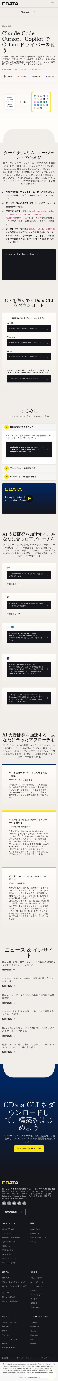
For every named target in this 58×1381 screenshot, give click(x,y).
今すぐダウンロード (26, 1148)
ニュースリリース (37, 1282)
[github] (19, 1203)
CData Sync (35, 1229)
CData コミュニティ (10, 1323)
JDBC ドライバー (8, 1233)
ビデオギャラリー (9, 1348)
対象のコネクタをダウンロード (21, 427)
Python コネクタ (8, 1242)
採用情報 (33, 1303)
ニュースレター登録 (9, 1339)
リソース (5, 1335)
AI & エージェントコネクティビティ (15, 1287)
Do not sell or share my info (29, 1377)
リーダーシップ (36, 1295)
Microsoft (34, 1335)
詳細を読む (11, 584)
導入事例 (5, 1327)
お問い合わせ (11, 1212)
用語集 (4, 1344)
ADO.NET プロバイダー (11, 1237)
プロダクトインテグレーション (14, 1282)
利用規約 (5, 1358)
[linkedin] (4, 1203)
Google (33, 1331)
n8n (31, 1339)
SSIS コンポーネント (38, 1237)
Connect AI (34, 1233)
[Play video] (29, 498)
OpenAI (33, 1344)
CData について (36, 1278)
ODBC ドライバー (9, 1229)
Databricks (34, 1327)
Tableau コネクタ (9, 1263)
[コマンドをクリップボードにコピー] (47, 329)
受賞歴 (32, 1291)
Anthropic (34, 1323)
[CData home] (12, 3)
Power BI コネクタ (9, 1259)
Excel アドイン (8, 1254)
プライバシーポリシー (24, 1358)
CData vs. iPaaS (8, 1297)
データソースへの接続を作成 (20, 468)
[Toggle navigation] (52, 3)
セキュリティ (45, 1358)
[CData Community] (24, 1203)
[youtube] (14, 1203)
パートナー (6, 1293)
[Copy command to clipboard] (47, 575)
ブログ (4, 1331)
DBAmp (33, 1242)
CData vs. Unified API (10, 1301)
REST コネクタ (7, 1250)
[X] (9, 1203)
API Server (6, 1246)
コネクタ (5, 1278)
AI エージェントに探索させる (21, 476)
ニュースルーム (36, 1286)
